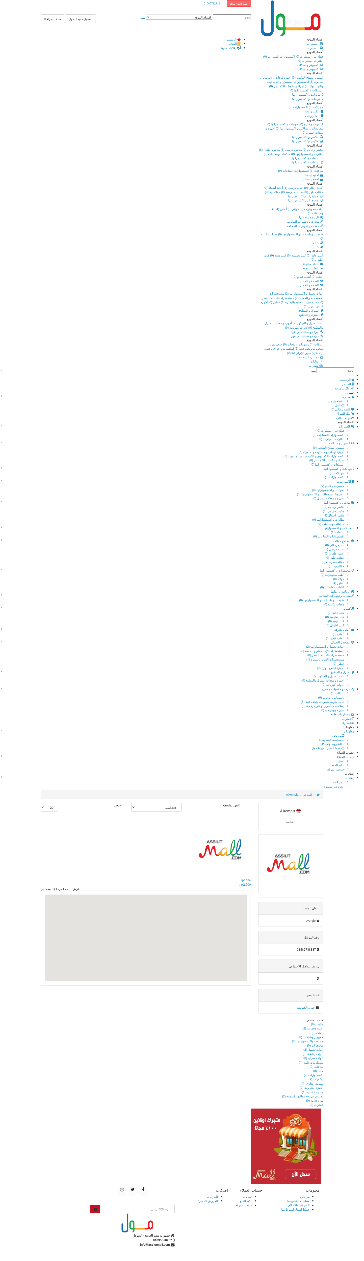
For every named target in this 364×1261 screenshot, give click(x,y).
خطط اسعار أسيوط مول (327, 748)
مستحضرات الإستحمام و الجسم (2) (296, 295)
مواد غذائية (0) (314, 1100)
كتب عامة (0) (314, 255)
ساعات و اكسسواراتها (306, 158)
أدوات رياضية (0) (313, 1053)
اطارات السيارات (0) (310, 60)
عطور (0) (274, 302)
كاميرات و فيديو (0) (311, 124)
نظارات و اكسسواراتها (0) (306, 153)
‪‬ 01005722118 (213, 3)
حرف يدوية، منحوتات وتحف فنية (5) (295, 346)
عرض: (117, 805)
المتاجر (307, 794)
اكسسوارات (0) (298, 107)
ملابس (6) (317, 1024)
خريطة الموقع (335, 769)
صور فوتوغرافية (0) (299, 352)
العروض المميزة (334, 786)
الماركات (338, 782)
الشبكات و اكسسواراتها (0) (306, 90)
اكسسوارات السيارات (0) (279, 56)
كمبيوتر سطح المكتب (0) (307, 77)
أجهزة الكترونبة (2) (311, 1087)
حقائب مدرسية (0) (292, 192)
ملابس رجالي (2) (312, 149)
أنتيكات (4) (316, 344)
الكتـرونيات (313, 111)
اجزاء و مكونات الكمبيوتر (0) (286, 86)
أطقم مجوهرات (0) (311, 209)
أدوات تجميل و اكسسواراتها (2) (303, 293)
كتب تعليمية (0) (296, 255)
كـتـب (316, 242)
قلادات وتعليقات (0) (332, 587)
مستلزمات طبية (309, 357)
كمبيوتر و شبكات (308, 65)
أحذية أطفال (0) (273, 187)
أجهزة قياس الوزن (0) (330, 667)
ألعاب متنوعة (311, 263)
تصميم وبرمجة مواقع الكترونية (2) (302, 1096)
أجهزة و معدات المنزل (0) (328, 498)
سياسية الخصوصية (330, 739)
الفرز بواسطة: (230, 805)
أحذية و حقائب (311, 175)
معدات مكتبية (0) (333, 604)
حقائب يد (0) (272, 192)
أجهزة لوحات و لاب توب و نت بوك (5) (321, 451)
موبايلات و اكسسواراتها (307, 94)
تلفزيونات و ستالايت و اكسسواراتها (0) (299, 128)
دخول (338, 405)
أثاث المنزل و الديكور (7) (307, 323)
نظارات (314, 365)
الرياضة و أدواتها (309, 217)
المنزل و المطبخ (310, 310)
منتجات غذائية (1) (312, 1092)
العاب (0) (317, 1032)
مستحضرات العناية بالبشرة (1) (299, 302)
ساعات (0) (316, 1066)
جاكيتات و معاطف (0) (277, 153)
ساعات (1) (316, 170)
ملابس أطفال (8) (269, 149)
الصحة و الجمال (309, 280)
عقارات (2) (316, 1104)
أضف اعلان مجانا (239, 3)
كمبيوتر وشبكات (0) (310, 1037)
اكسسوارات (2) (313, 1075)
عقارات (315, 361)
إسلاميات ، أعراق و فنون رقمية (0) (323, 706)
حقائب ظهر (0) (313, 192)
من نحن (337, 735)
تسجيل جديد (334, 401)
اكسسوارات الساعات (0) (293, 170)
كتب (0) (318, 1071)
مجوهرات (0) (315, 1045)
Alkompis (292, 794)
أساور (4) (281, 209)
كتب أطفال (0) (335, 625)
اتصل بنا (339, 761)
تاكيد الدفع (338, 765)
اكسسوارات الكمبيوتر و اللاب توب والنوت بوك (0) (314, 456)
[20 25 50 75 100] (49, 807)
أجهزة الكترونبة (306, 1007)
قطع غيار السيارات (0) (309, 56)
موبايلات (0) (315, 107)
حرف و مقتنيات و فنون (305, 331)
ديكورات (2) (316, 1079)
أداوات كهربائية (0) (296, 327)
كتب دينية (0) (277, 255)
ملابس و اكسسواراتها (306, 136)
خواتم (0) (293, 209)
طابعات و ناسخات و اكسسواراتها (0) (300, 234)
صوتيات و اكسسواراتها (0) (282, 124)
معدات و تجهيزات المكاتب (303, 221)
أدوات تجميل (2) (313, 1049)
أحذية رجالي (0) (313, 187)
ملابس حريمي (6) (291, 149)
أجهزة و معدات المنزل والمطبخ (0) (322, 680)
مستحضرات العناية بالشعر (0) (325, 655)
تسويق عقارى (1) (312, 1083)
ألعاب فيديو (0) (302, 276)
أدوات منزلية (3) (313, 1058)
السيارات (313, 43)
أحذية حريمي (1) (293, 187)
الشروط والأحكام (331, 744)
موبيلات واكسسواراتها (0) (307, 1041)
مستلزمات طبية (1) (311, 1062)
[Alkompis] (291, 863)
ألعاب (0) (317, 276)
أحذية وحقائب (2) (312, 1028)
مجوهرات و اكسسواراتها (304, 196)
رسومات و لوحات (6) (295, 344)
